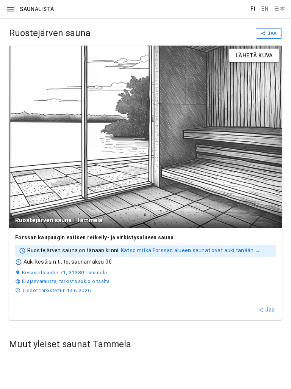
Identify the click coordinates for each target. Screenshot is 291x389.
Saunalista (37, 9)
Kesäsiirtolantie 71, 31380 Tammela (64, 272)
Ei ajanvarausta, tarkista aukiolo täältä (66, 281)
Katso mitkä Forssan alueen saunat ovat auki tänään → (190, 250)
